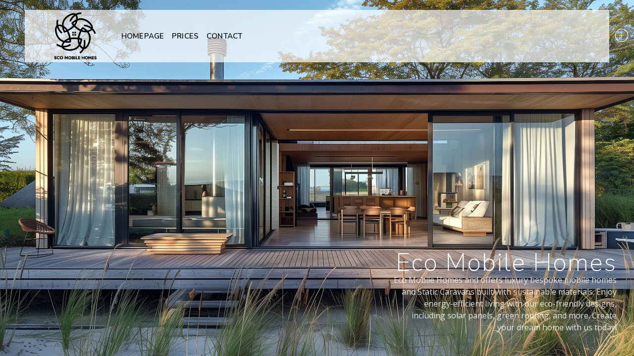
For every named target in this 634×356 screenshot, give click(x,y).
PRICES (185, 36)
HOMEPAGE (142, 36)
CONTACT (224, 36)
